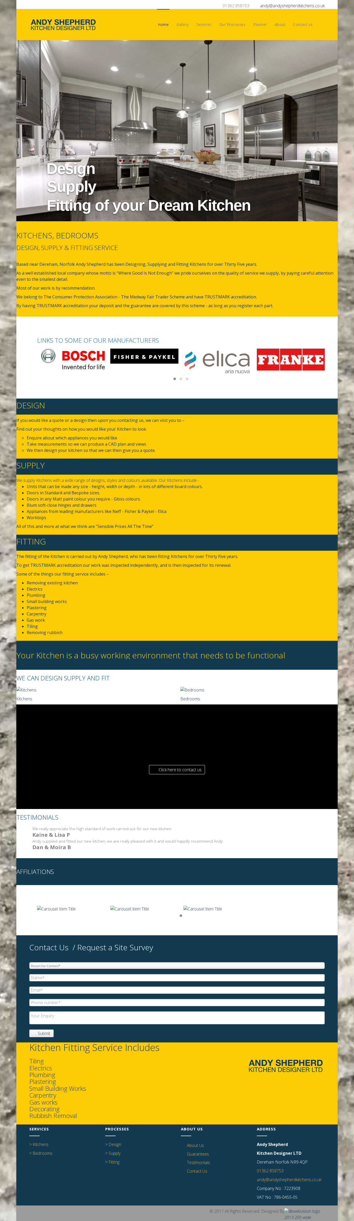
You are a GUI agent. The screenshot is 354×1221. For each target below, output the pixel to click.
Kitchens (24, 699)
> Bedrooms (40, 1153)
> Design (113, 1144)
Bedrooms (190, 699)
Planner (260, 24)
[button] (177, 769)
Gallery (182, 24)
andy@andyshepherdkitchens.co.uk (292, 6)
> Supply (113, 1153)
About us (195, 1145)
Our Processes (232, 24)
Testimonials (198, 1162)
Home (163, 24)
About (280, 24)
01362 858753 (270, 1171)
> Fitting (112, 1162)
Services (204, 24)
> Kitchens (38, 1144)
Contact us (303, 24)
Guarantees (198, 1154)
